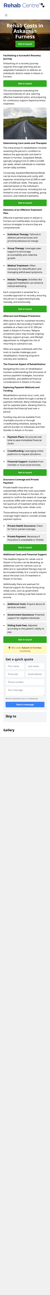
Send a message (25, 704)
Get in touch (25, 43)
